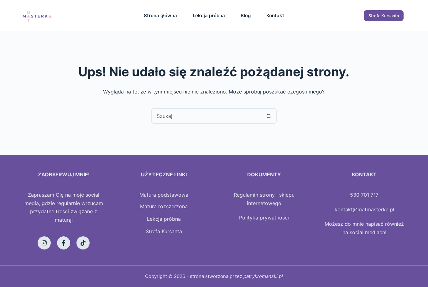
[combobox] (207, 116)
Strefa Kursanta (383, 15)
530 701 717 (364, 195)
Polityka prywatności (264, 217)
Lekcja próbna (209, 15)
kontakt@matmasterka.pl (364, 209)
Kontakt (275, 15)
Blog (246, 15)
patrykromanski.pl (263, 276)
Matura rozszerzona (164, 206)
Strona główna (160, 15)
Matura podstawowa (163, 195)
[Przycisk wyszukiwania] (269, 116)
